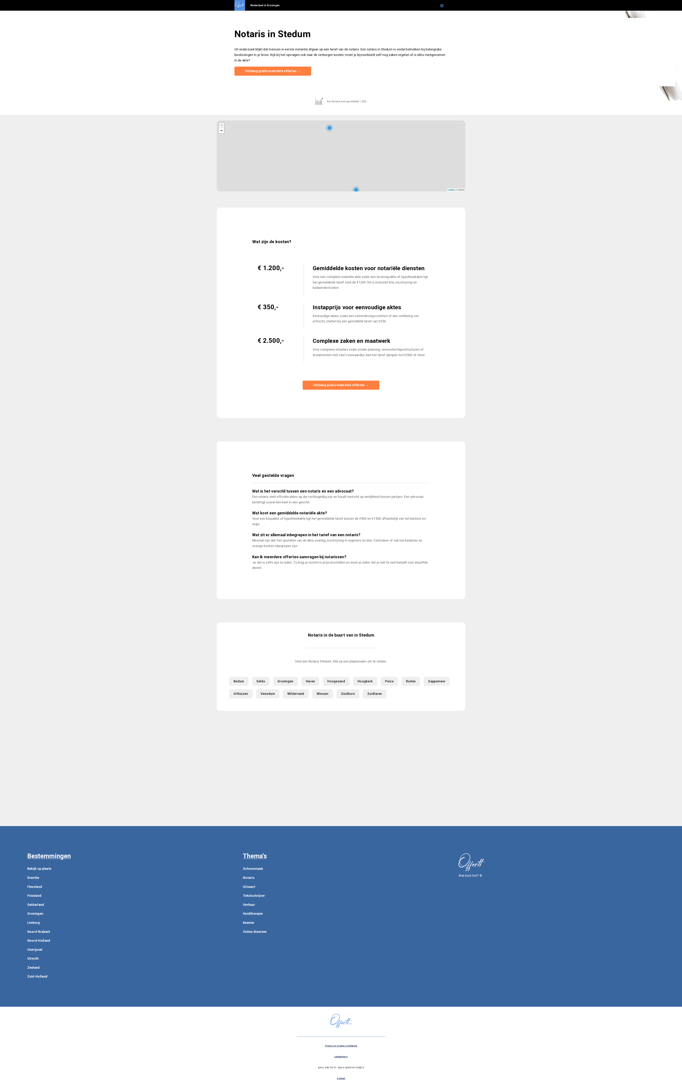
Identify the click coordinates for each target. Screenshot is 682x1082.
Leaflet (451, 189)
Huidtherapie (253, 913)
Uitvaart (249, 887)
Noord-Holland (38, 940)
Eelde (261, 681)
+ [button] (221, 125)
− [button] (221, 130)
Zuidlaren (374, 694)
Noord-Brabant (38, 932)
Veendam (268, 694)
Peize (389, 681)
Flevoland (34, 887)
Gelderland (35, 905)
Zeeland (33, 967)
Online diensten (255, 932)
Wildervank (295, 694)
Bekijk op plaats (39, 868)
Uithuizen (241, 694)
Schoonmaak (253, 868)
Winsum (323, 694)
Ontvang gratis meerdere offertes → (273, 71)
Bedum (239, 681)
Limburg (33, 922)
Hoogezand (336, 681)
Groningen (285, 681)
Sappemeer (436, 681)
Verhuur (249, 905)
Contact (341, 1078)
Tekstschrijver (254, 895)
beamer (249, 922)
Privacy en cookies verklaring (341, 1046)
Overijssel (34, 949)
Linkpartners (341, 1057)
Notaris (248, 878)
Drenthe (33, 878)
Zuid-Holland (37, 976)
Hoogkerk (365, 681)
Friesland (34, 895)
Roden (411, 681)
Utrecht (33, 958)
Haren (310, 681)
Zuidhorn (348, 694)
